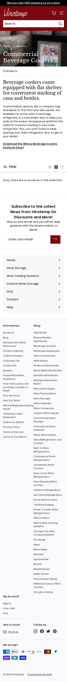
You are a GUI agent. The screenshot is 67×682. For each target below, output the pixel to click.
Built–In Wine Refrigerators (42, 449)
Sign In (7, 603)
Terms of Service (13, 432)
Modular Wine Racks (46, 375)
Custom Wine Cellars (46, 413)
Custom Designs (13, 355)
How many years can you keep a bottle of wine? (16, 387)
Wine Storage (42, 398)
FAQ (5, 613)
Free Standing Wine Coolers (45, 483)
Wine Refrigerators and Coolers (48, 441)
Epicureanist (41, 559)
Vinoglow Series (43, 592)
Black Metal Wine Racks (48, 370)
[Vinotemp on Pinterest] (55, 631)
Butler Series (41, 574)
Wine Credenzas (44, 408)
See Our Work (11, 400)
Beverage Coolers (45, 346)
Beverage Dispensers (47, 351)
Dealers (8, 370)
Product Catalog (13, 351)
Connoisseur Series (45, 579)
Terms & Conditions (15, 437)
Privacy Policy (11, 427)
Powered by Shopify (40, 674)
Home (6, 46)
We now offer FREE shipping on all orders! (33, 3)
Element (38, 554)
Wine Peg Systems (45, 393)
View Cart (9, 608)
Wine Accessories (45, 355)
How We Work (11, 395)
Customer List (11, 360)
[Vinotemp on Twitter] (48, 631)
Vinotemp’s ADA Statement (13, 415)
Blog (5, 337)
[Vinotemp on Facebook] (42, 631)
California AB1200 (13, 422)
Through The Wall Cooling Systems (44, 533)
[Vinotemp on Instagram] (35, 631)
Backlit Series (42, 569)
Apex (37, 544)
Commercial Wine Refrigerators (45, 458)
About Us (8, 332)
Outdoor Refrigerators (47, 490)
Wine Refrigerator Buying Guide (18, 407)
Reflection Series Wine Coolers (47, 585)
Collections (20, 46)
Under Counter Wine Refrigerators (46, 511)
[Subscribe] (55, 239)
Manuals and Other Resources (14, 344)
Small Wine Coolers (45, 499)
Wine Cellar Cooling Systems (46, 524)
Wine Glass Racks (44, 388)
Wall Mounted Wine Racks (45, 382)
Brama (38, 564)
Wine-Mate (40, 549)
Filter (12, 167)
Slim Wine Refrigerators (48, 495)
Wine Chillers (41, 518)
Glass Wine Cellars (45, 435)
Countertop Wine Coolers (44, 466)
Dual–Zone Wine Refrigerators (44, 474)
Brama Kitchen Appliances (42, 339)
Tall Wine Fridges (44, 504)
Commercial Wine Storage (45, 419)
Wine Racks (41, 360)
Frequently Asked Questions (13, 377)
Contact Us (9, 365)
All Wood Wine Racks (46, 365)
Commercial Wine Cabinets (45, 428)
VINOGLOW (40, 332)
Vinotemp (40, 539)
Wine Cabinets (42, 403)
